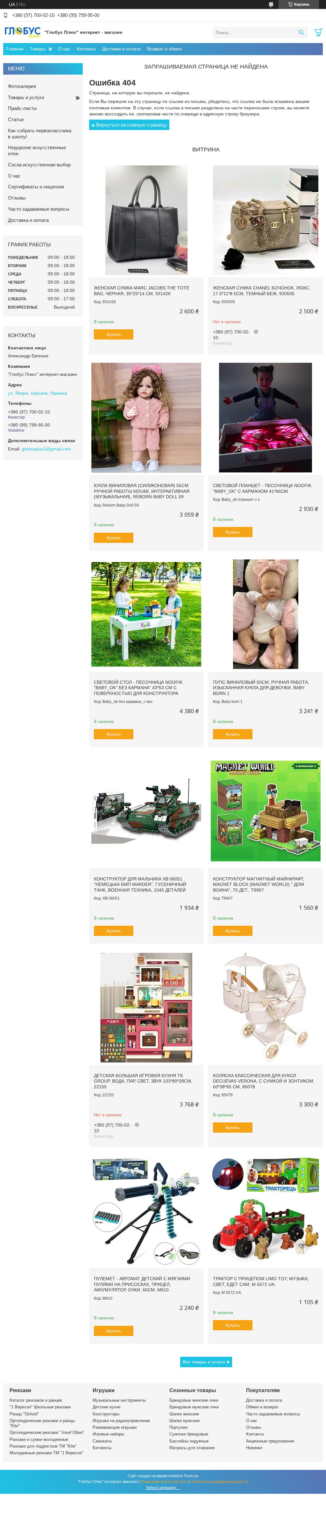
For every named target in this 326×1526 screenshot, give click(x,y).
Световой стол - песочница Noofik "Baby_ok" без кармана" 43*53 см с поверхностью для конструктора (138, 688)
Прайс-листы (22, 108)
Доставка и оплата (121, 48)
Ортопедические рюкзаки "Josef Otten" (47, 1432)
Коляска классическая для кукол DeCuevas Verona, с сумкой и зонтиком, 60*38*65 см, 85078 (264, 1081)
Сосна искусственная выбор (39, 164)
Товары (38, 48)
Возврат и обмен (164, 48)
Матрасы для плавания (192, 1447)
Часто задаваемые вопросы (38, 209)
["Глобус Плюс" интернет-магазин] (22, 32)
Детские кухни (106, 1407)
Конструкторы (106, 1414)
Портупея (178, 1427)
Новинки (254, 1447)
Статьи (16, 119)
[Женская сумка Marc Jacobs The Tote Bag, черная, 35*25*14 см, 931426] (146, 220)
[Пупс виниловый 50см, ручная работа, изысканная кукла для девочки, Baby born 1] (265, 614)
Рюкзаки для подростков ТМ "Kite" (43, 1446)
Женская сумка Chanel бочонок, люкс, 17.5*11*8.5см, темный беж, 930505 (261, 290)
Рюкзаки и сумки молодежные (39, 1439)
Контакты (86, 48)
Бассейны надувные (189, 1441)
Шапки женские (184, 1414)
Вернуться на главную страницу (131, 125)
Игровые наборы (108, 1434)
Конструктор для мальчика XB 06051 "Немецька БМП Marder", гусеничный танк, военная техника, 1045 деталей (140, 884)
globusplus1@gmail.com (46, 448)
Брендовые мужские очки (194, 1407)
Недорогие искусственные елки (37, 150)
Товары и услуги (26, 97)
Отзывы (17, 198)
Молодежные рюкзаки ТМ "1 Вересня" (46, 1452)
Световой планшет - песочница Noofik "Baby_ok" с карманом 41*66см (262, 488)
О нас (64, 48)
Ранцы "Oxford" (24, 1414)
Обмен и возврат (262, 1407)
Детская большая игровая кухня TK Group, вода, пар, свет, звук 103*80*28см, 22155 (143, 1081)
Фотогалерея (22, 86)
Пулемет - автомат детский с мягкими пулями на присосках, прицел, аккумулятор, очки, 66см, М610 (142, 1284)
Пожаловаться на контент (164, 1481)
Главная (15, 48)
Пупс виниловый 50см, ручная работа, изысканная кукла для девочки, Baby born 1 (261, 688)
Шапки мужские (184, 1420)
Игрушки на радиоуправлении (121, 1420)
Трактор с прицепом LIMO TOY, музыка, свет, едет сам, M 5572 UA (261, 1281)
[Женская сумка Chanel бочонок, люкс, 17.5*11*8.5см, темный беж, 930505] (265, 220)
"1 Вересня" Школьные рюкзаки (40, 1407)
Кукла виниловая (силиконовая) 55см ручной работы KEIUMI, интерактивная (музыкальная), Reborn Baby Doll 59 (141, 491)
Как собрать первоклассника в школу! (39, 133)
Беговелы (102, 1447)
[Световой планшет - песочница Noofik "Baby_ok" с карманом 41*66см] (265, 418)
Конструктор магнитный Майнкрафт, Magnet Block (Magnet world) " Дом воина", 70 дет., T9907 (258, 884)
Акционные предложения (270, 1441)
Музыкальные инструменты (119, 1400)
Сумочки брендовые (188, 1434)
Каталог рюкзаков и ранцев (36, 1400)
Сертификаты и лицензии (36, 186)
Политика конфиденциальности (219, 1481)
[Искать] (301, 32)
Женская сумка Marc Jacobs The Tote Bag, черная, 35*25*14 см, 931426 (141, 290)
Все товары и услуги (204, 1361)
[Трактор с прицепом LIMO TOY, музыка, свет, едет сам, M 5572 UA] (265, 1211)
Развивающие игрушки (115, 1427)
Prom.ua (191, 1476)
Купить (114, 334)
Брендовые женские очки (193, 1400)
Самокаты (102, 1441)
